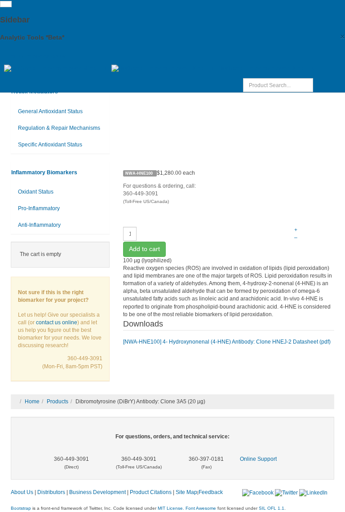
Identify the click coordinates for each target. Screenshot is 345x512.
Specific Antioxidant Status (50, 144)
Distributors (51, 492)
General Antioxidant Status (50, 111)
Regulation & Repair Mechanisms (59, 128)
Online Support (258, 459)
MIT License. (171, 508)
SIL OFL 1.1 (271, 508)
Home (32, 401)
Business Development (97, 492)
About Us (22, 492)
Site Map (186, 492)
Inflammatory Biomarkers (44, 172)
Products (57, 401)
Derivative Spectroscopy (36, 56)
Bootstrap (21, 508)
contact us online (56, 322)
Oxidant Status (35, 192)
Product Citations (151, 492)
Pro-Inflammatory (39, 208)
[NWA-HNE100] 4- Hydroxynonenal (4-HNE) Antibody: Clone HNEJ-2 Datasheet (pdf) (227, 342)
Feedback (211, 492)
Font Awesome (201, 508)
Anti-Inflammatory (39, 225)
